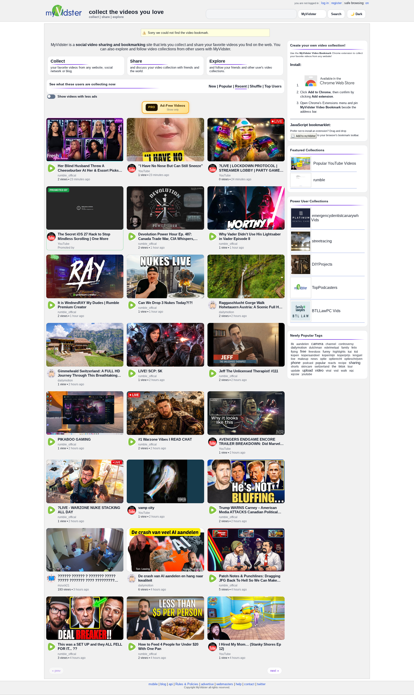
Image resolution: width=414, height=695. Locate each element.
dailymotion (226, 312)
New (212, 86)
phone (295, 363)
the (334, 366)
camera (317, 344)
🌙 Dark (356, 14)
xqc (351, 370)
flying (294, 351)
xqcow (295, 374)
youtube (307, 374)
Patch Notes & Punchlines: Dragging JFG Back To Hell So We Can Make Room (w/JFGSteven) (249, 580)
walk (344, 370)
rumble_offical (67, 175)
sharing (354, 363)
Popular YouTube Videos (334, 163)
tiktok (342, 366)
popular (321, 363)
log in (325, 3)
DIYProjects (322, 264)
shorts (295, 366)
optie (323, 359)
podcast (308, 363)
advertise (207, 684)
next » (274, 670)
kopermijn (328, 355)
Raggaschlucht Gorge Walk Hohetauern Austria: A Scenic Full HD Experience (250, 307)
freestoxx (314, 351)
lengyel (357, 355)
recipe (342, 363)
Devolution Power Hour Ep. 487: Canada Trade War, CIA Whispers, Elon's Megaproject (166, 238)
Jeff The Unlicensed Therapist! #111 (248, 371)
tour (350, 366)
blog (163, 684)
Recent (241, 86)
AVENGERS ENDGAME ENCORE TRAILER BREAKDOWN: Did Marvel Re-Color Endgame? (249, 443)
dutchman (315, 347)
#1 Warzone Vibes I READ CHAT (165, 439)
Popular (225, 86)
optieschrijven (353, 359)
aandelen (302, 344)
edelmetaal (331, 347)
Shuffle (256, 86)
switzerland (322, 366)
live (293, 359)
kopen (295, 355)
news (314, 359)
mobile (153, 684)
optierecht (335, 359)
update (295, 370)
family (345, 347)
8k (292, 344)
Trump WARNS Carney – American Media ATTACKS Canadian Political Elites (248, 512)
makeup (303, 359)
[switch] (72, 96)
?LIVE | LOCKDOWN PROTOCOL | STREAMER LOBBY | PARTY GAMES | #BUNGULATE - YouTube (251, 170)
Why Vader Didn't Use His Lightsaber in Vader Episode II (250, 236)
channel (331, 344)
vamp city (146, 508)
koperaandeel (310, 355)
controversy (346, 344)
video (319, 370)
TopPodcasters (324, 288)
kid (356, 351)
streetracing (322, 241)
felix (354, 347)
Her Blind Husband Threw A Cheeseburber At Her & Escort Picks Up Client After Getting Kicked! (88, 170)
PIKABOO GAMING (74, 439)
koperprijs (343, 355)
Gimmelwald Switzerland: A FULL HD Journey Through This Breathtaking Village (89, 375)
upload (307, 370)
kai (350, 351)
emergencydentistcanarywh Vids (335, 218)
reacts (332, 363)
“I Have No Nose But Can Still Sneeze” (170, 166)
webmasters (224, 684)
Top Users (273, 86)
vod (336, 370)
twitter (261, 684)
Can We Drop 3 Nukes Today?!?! (165, 303)
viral (328, 370)
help (239, 684)
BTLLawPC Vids (326, 311)
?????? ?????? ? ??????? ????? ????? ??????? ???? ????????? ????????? (86, 580)
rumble (319, 180)
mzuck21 (63, 585)
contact (249, 684)
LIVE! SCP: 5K (150, 371)
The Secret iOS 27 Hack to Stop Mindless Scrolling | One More (84, 236)
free (303, 351)
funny (326, 351)
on (367, 3)
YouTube (144, 171)
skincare (306, 366)
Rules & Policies (186, 684)
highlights (339, 351)
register (336, 3)
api (171, 684)
